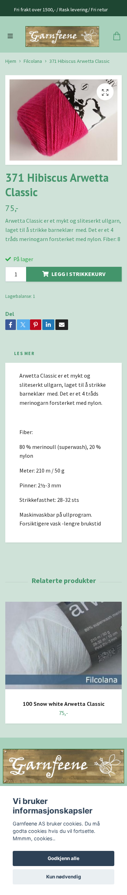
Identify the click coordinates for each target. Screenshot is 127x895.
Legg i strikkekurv (78, 305)
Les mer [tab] (24, 384)
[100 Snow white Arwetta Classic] (63, 679)
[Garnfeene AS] (63, 52)
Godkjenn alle (63, 858)
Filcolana (33, 92)
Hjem (10, 92)
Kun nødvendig (63, 876)
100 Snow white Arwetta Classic (63, 734)
